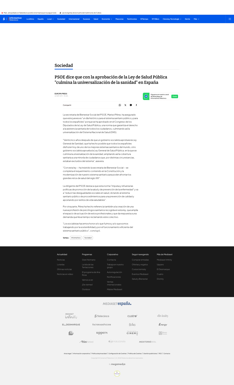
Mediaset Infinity (164, 259)
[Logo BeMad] (71, 333)
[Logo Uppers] (102, 333)
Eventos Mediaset (140, 274)
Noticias (61, 259)
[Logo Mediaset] (117, 305)
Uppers (160, 264)
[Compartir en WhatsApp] (120, 105)
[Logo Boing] (132, 325)
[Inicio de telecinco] (4, 19)
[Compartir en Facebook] (136, 105)
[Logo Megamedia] (118, 364)
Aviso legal (67, 353)
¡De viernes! (87, 284)
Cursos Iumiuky (139, 269)
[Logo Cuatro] (132, 316)
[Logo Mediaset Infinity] (71, 316)
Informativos (76, 238)
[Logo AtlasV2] (86, 342)
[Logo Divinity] (163, 316)
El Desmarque (163, 269)
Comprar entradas (140, 259)
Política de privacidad (99, 353)
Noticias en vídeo (65, 274)
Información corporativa (81, 353)
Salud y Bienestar (140, 279)
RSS (160, 353)
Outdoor (86, 289)
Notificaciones (114, 277)
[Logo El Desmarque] (71, 324)
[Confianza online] (117, 376)
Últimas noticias (64, 269)
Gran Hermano (88, 259)
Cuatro (160, 274)
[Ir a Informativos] (15, 19)
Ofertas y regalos (140, 264)
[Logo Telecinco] (101, 316)
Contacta (111, 259)
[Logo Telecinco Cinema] (132, 333)
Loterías (60, 264)
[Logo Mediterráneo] (147, 342)
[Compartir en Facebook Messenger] (131, 105)
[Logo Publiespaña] (117, 342)
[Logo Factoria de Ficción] (102, 325)
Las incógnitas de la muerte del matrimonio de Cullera (81, 13)
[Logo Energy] (163, 325)
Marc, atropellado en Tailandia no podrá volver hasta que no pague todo (30, 13)
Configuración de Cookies (117, 353)
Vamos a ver (87, 280)
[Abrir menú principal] (230, 19)
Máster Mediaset (114, 289)
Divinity (160, 279)
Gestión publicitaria (150, 353)
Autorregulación (114, 272)
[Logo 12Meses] (163, 333)
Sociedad (64, 65)
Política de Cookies (135, 353)
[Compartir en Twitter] (125, 105)
